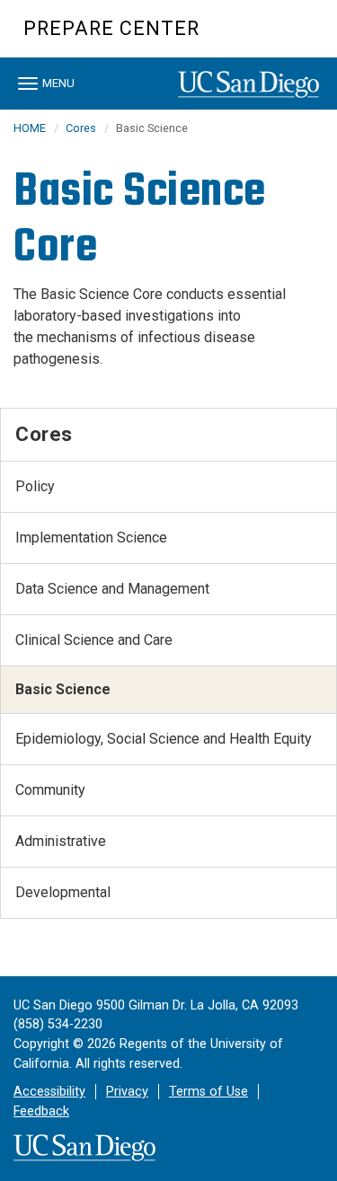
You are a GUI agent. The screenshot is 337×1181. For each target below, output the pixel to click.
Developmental (63, 892)
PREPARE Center (111, 28)
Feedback (41, 1111)
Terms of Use (208, 1091)
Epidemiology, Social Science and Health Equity (163, 738)
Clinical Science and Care (94, 639)
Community (50, 789)
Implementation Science (91, 537)
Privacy (127, 1091)
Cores (81, 128)
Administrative (60, 841)
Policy (35, 486)
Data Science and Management (112, 588)
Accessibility (49, 1091)
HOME (29, 128)
